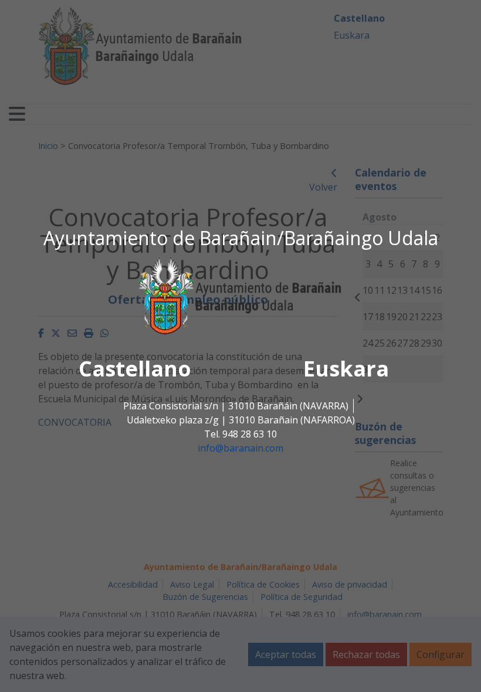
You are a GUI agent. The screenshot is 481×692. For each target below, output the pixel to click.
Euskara (346, 369)
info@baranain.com (240, 448)
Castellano (135, 369)
